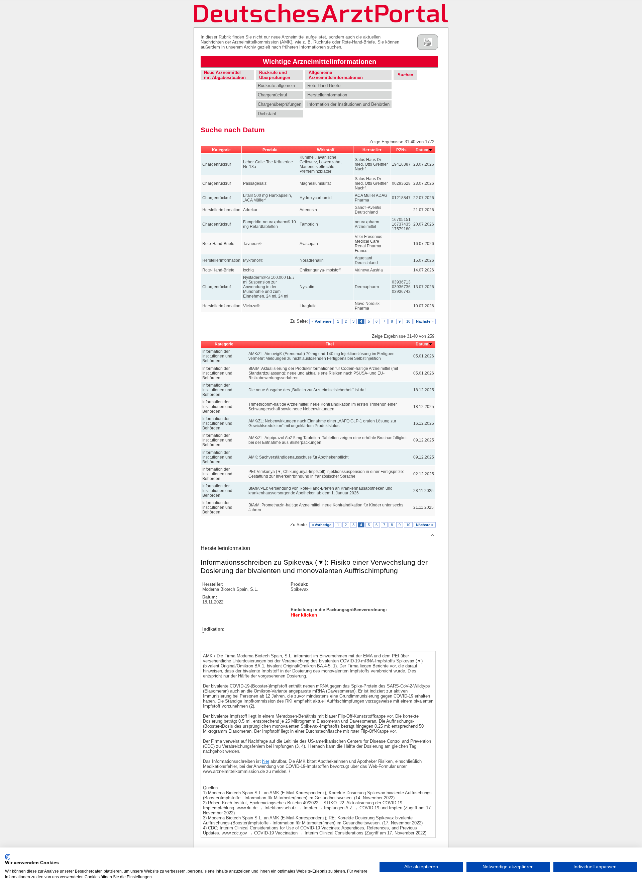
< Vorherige (321, 321)
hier (265, 761)
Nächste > (424, 321)
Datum (422, 150)
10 (408, 321)
